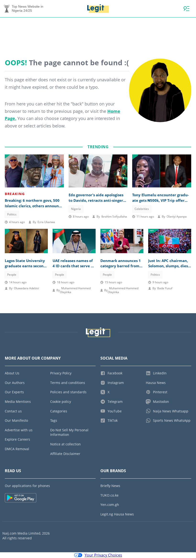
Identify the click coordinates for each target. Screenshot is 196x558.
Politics (11, 214)
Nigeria (76, 209)
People (11, 275)
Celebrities (142, 209)
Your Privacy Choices (103, 555)
